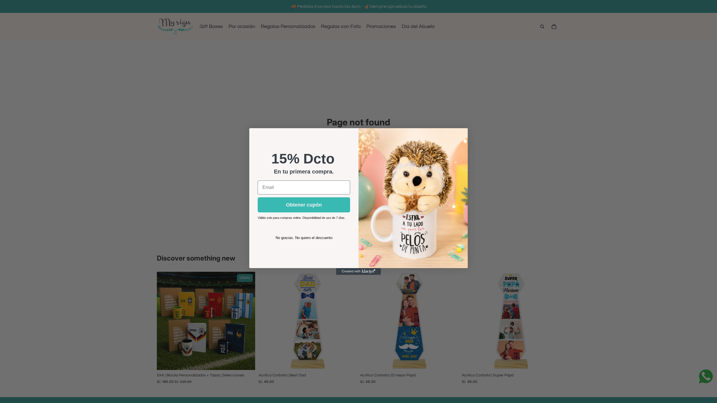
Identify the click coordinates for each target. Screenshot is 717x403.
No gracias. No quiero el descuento (304, 238)
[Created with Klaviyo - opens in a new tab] (358, 271)
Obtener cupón (304, 205)
